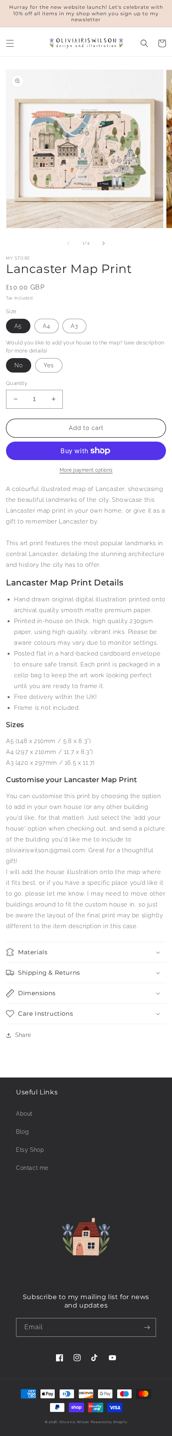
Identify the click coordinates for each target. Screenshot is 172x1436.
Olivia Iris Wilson (74, 1422)
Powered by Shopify (109, 1422)
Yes (49, 365)
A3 (74, 326)
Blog (22, 1131)
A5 (18, 326)
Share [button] (23, 1035)
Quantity (16, 383)
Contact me (32, 1168)
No (18, 365)
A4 (46, 326)
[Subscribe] (147, 1327)
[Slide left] (68, 243)
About (24, 1113)
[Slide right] (103, 243)
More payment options (86, 470)
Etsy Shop (30, 1150)
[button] (10, 43)
